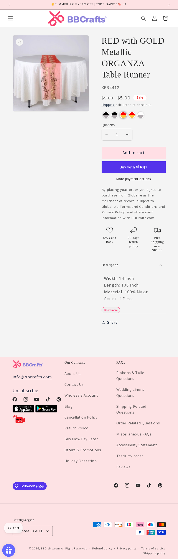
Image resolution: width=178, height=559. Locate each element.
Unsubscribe (26, 390)
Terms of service (153, 548)
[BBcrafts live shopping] (19, 422)
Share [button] (112, 322)
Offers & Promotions (82, 450)
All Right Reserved (74, 548)
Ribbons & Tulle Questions (130, 375)
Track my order (129, 455)
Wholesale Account (81, 395)
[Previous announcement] (9, 5)
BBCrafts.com (50, 548)
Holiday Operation (80, 460)
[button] (10, 18)
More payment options (133, 179)
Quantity (108, 125)
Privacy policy (126, 548)
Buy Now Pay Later (81, 439)
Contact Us (74, 384)
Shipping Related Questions (131, 409)
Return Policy (76, 428)
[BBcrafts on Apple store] (23, 411)
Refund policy (102, 548)
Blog (68, 406)
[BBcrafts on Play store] (46, 411)
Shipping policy (154, 553)
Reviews (123, 467)
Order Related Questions (138, 423)
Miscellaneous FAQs (134, 434)
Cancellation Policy (80, 417)
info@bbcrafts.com (32, 376)
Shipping (108, 105)
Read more (111, 310)
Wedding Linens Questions (130, 392)
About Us (72, 373)
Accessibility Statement (136, 445)
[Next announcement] (169, 5)
